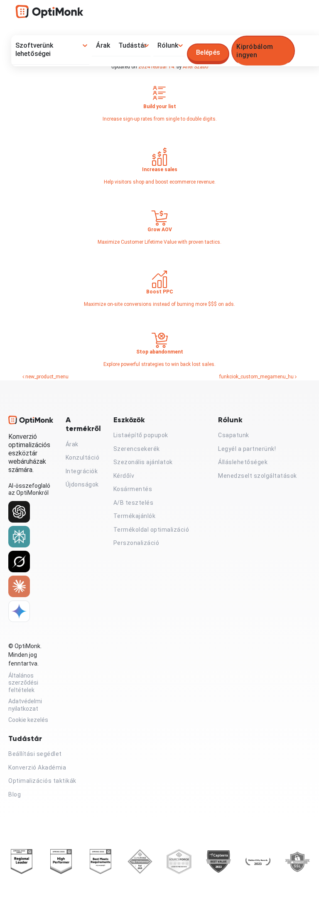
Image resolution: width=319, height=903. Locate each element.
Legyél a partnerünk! (247, 448)
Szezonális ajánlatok (143, 462)
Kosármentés (132, 489)
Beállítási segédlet (35, 753)
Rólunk (167, 45)
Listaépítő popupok (140, 435)
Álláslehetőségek (242, 462)
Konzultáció (83, 457)
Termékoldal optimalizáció (151, 529)
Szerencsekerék (136, 448)
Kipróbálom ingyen (254, 51)
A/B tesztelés (133, 502)
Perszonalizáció (136, 543)
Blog (14, 794)
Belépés (208, 52)
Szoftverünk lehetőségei (34, 49)
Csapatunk (233, 435)
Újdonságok (82, 484)
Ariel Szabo (195, 67)
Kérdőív (124, 475)
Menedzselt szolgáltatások (257, 475)
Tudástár (132, 45)
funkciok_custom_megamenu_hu (257, 377)
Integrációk (82, 471)
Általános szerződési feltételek (23, 682)
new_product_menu (46, 377)
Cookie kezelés (28, 720)
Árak (103, 45)
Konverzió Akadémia (37, 767)
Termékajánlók (134, 516)
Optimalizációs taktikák (42, 780)
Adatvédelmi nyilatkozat (25, 705)
